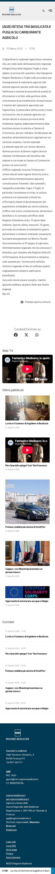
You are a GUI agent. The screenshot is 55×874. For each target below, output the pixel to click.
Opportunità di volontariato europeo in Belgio (26, 601)
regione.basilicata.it (16, 795)
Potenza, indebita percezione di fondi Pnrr (25, 527)
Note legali (11, 849)
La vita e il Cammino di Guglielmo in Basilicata (26, 423)
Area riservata (13, 857)
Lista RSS (11, 846)
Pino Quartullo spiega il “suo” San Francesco (26, 465)
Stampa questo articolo (38, 302)
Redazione (11, 829)
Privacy (9, 853)
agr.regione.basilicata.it (17, 799)
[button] (50, 10)
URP (8, 771)
